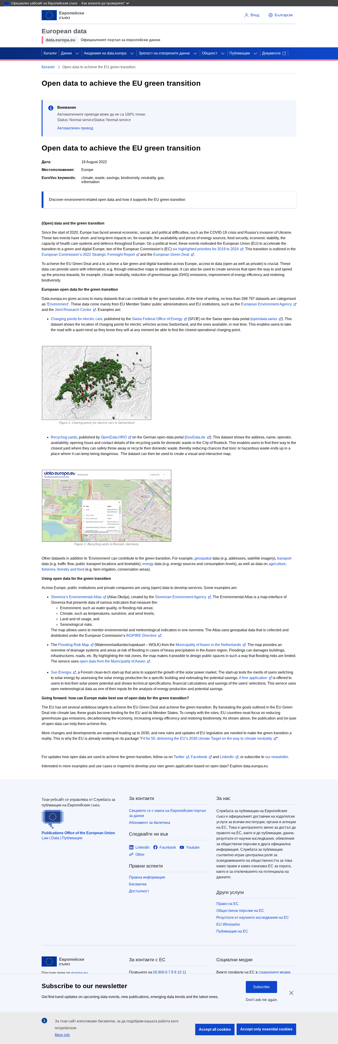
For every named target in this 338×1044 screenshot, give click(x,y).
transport (284, 558)
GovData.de (195, 437)
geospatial (203, 558)
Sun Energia (61, 672)
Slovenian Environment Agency (180, 597)
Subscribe (261, 987)
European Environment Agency (266, 304)
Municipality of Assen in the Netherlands (208, 645)
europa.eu (79, 973)
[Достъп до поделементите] (77, 53)
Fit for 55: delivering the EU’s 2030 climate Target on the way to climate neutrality (206, 738)
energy (148, 564)
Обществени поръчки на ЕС (240, 911)
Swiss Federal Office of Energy (157, 319)
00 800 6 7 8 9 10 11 (169, 972)
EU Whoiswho (228, 924)
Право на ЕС (227, 904)
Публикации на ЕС (232, 931)
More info (62, 1035)
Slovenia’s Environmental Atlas (76, 597)
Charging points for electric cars (76, 319)
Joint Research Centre (73, 310)
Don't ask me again (261, 1000)
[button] (280, 15)
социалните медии (274, 972)
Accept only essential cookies (266, 1029)
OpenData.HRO (114, 437)
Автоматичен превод (75, 128)
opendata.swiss (264, 319)
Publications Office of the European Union (78, 833)
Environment (57, 304)
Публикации (239, 53)
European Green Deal (171, 254)
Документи (271, 53)
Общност (209, 53)
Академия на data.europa (105, 53)
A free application (253, 678)
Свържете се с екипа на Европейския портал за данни (167, 813)
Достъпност (139, 891)
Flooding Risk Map (73, 645)
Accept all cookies (215, 1029)
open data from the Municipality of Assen (112, 661)
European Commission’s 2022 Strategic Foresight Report (88, 254)
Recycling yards (64, 437)
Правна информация (147, 877)
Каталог (50, 53)
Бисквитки (137, 884)
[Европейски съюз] (63, 15)
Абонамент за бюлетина (149, 823)
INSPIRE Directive (141, 635)
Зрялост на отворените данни (164, 53)
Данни (66, 53)
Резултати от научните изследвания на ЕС (252, 917)
